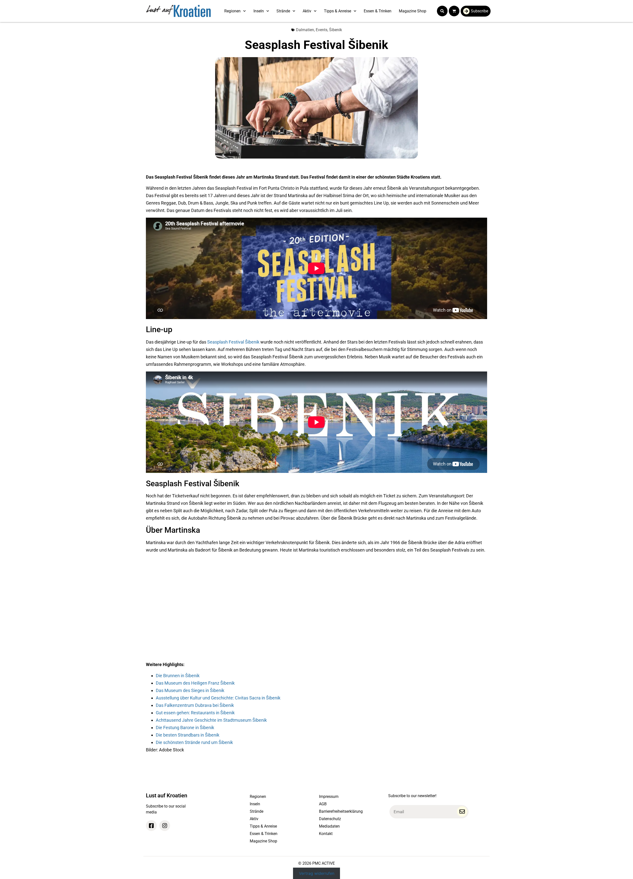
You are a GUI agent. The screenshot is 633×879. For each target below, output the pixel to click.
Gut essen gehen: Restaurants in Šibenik (195, 712)
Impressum (329, 796)
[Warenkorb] (454, 11)
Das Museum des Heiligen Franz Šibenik (195, 683)
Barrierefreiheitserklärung (341, 811)
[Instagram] (164, 825)
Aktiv (307, 11)
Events (321, 29)
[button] (442, 11)
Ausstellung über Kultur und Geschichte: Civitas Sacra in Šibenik (218, 697)
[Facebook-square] (151, 825)
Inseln (258, 11)
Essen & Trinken (377, 11)
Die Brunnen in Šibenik (178, 675)
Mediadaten (329, 826)
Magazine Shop (412, 11)
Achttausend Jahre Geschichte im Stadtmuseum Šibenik (211, 720)
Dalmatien (305, 29)
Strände (283, 11)
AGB (323, 804)
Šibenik (335, 29)
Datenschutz (330, 818)
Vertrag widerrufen (316, 873)
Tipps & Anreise (337, 11)
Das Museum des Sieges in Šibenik (190, 690)
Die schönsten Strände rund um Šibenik (194, 742)
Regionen (232, 11)
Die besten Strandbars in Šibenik (187, 735)
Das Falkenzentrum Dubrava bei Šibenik (195, 705)
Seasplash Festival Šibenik (233, 342)
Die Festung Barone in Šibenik (185, 727)
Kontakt (326, 833)
